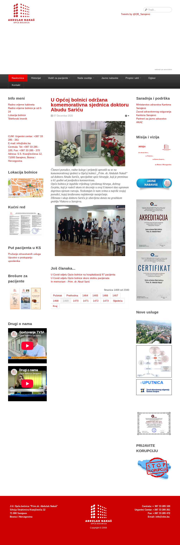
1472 (96, 300)
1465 (95, 295)
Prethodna (72, 295)
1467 (115, 295)
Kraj (55, 306)
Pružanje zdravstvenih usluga (24, 254)
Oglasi (151, 78)
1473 (106, 300)
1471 (86, 300)
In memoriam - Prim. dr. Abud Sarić (70, 281)
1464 (85, 295)
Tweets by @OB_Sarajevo (135, 14)
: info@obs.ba (19, 143)
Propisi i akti (132, 78)
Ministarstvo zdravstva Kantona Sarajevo (153, 106)
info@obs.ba (162, 516)
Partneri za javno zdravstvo (151, 118)
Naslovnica (18, 78)
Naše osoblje (85, 78)
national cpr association (163, 69)
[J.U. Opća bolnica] (25, 14)
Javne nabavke (109, 78)
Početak (57, 295)
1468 (56, 300)
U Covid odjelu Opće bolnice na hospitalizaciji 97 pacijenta (83, 274)
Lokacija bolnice (17, 115)
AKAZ (139, 122)
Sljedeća (118, 300)
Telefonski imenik (17, 118)
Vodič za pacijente (58, 78)
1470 (76, 300)
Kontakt (16, 85)
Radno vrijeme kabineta (21, 104)
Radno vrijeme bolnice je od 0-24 (25, 110)
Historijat (36, 78)
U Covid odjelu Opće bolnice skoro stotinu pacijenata (80, 278)
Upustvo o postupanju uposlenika (20, 259)
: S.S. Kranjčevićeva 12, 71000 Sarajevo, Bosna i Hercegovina (25, 157)
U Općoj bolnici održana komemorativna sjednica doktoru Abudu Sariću (90, 104)
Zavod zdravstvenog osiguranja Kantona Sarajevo (153, 113)
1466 (105, 295)
